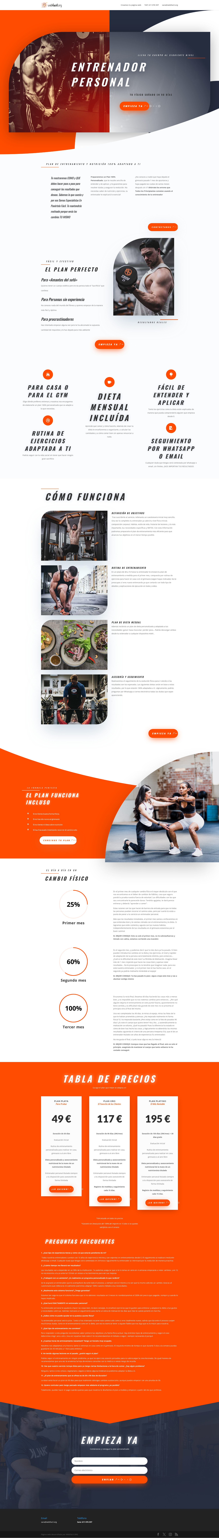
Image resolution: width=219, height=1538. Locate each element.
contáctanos (162, 227)
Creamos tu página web (131, 5)
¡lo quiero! (60, 1189)
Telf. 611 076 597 (151, 5)
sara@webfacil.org (170, 5)
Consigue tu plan (56, 840)
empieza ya (133, 106)
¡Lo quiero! (108, 1199)
